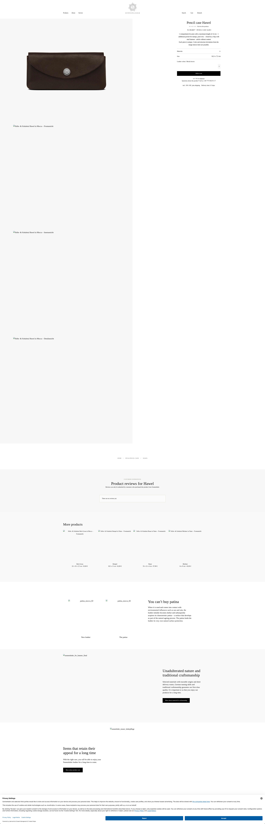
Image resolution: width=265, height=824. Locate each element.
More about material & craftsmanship (176, 700)
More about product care (73, 770)
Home (119, 458)
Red (152, 569)
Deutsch (199, 13)
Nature (82, 569)
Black (76, 569)
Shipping (202, 78)
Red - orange (84, 569)
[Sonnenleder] (132, 7)
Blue (148, 569)
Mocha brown (80, 569)
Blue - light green (78, 569)
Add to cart (198, 73)
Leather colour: (186, 61)
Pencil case (201, 30)
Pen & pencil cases (132, 458)
